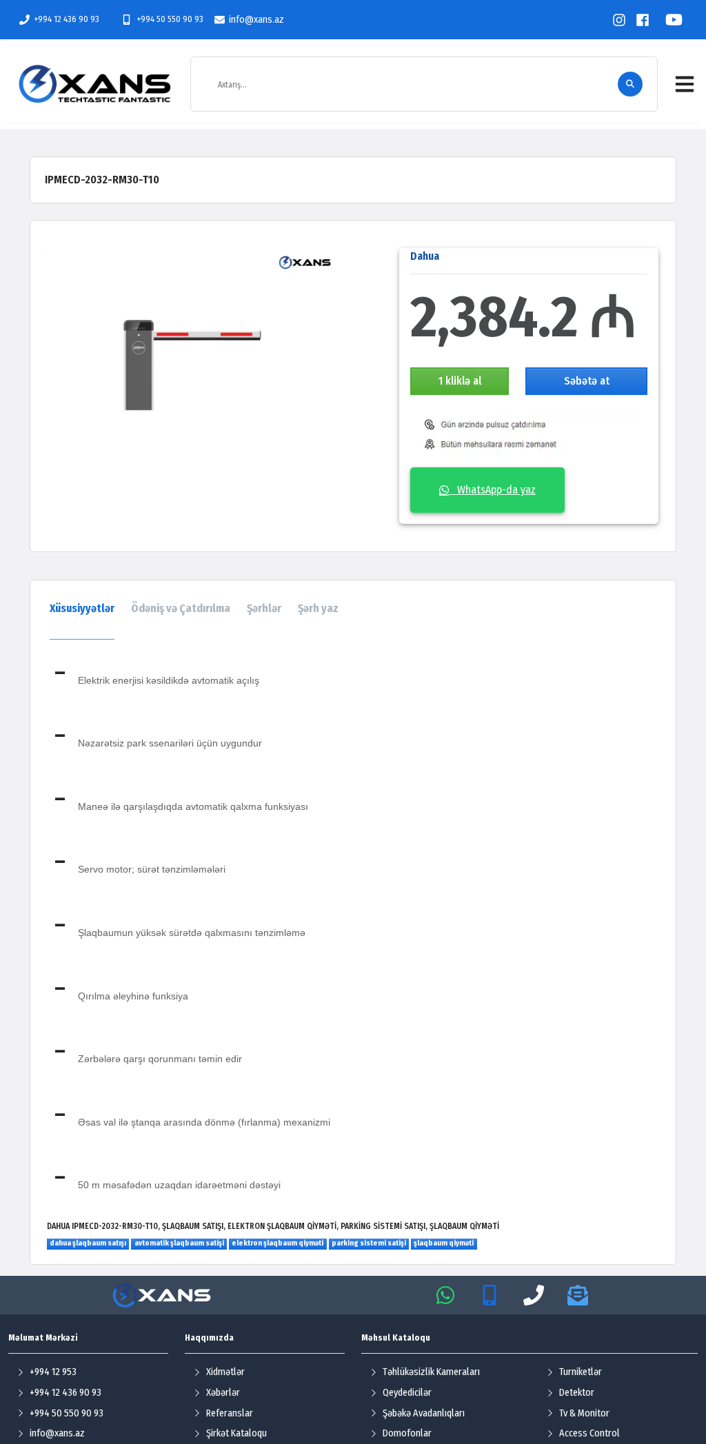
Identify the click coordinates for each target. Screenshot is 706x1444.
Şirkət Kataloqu (236, 1433)
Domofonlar (407, 1433)
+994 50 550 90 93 (170, 19)
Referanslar (229, 1413)
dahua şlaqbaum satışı (88, 1243)
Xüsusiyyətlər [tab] (82, 608)
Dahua (424, 256)
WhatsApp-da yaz (492, 489)
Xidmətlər (225, 1372)
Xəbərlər (223, 1393)
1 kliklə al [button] (459, 380)
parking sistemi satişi (369, 1243)
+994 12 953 (53, 1372)
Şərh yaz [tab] (318, 608)
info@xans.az (256, 20)
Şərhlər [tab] (264, 608)
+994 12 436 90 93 (66, 19)
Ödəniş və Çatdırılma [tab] (180, 608)
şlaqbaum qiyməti (444, 1243)
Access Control (589, 1433)
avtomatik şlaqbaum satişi (179, 1243)
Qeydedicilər (407, 1393)
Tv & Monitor (584, 1413)
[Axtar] (630, 84)
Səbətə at (586, 380)
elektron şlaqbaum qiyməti (277, 1243)
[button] (684, 84)
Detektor (576, 1393)
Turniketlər (580, 1372)
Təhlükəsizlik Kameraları (431, 1372)
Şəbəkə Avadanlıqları (424, 1413)
